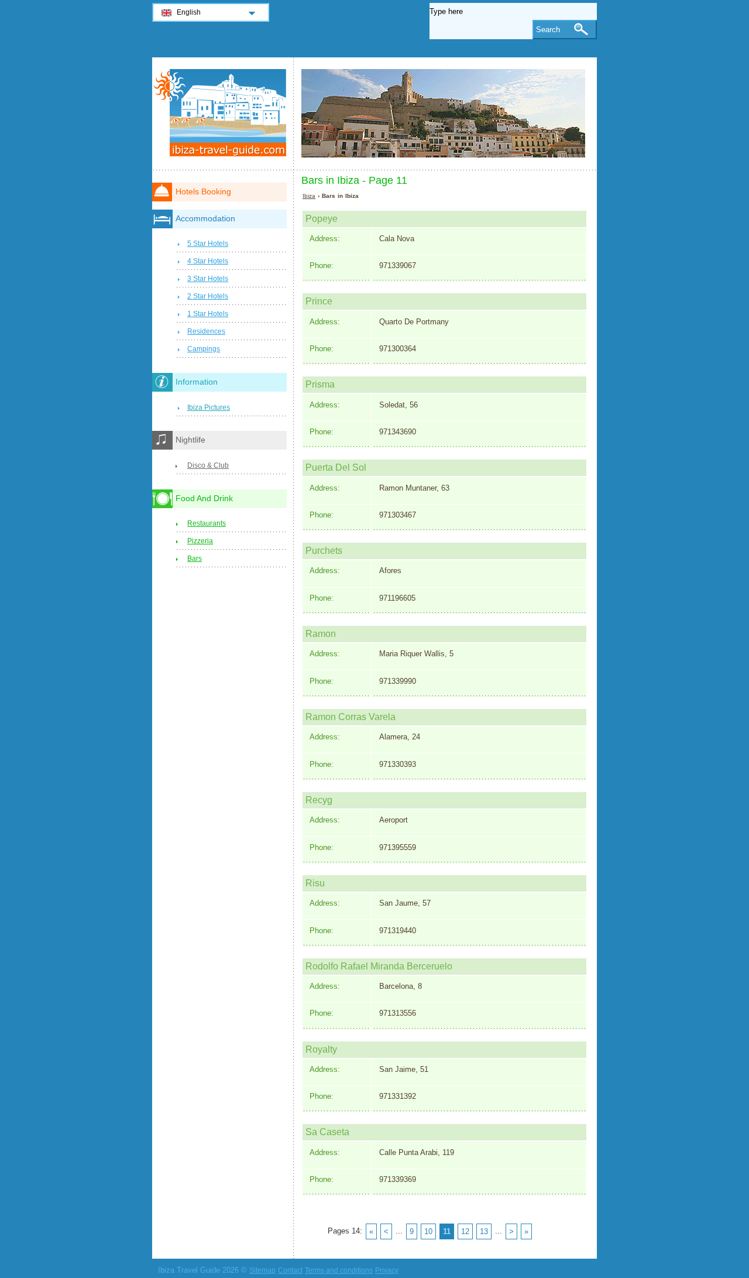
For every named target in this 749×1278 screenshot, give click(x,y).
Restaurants (206, 523)
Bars (194, 558)
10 (428, 1231)
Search (548, 29)
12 (465, 1231)
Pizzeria (200, 541)
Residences (206, 331)
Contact (290, 1270)
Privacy (386, 1270)
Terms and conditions (339, 1270)
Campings (203, 349)
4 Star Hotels (207, 261)
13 (484, 1231)
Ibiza (309, 196)
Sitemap (262, 1270)
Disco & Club (208, 465)
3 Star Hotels (207, 279)
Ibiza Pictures (208, 407)
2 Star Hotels (207, 296)
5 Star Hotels (207, 243)
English (189, 12)
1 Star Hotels (207, 314)
